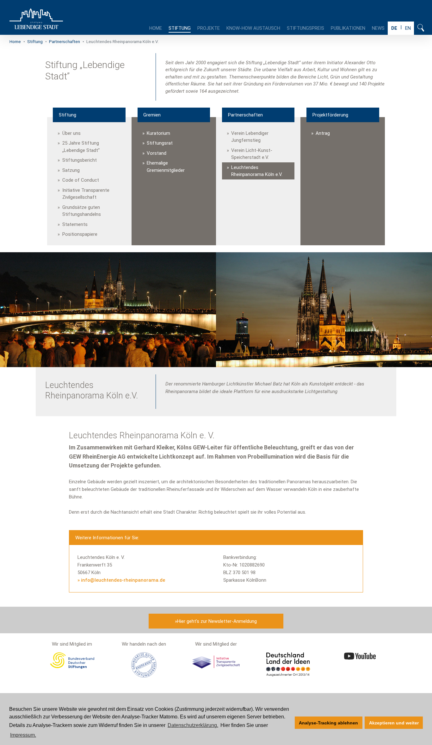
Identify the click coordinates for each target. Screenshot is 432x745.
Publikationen (348, 28)
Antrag (323, 133)
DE (394, 28)
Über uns (71, 133)
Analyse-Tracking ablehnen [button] (328, 722)
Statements (75, 224)
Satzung (71, 170)
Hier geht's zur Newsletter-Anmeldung (217, 621)
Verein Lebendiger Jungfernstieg (249, 136)
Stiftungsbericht (79, 160)
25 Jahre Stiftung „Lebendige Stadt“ (81, 146)
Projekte (208, 28)
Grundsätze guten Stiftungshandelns (81, 210)
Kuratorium (158, 133)
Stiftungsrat (160, 143)
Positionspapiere (79, 234)
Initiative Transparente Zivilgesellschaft (85, 193)
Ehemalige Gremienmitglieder (166, 166)
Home (155, 28)
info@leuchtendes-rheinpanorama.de (123, 580)
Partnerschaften (64, 41)
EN (408, 28)
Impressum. (23, 735)
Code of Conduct (80, 180)
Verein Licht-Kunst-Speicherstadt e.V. (251, 153)
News (378, 28)
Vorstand (156, 153)
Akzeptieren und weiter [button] (394, 722)
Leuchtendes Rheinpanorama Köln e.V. (256, 171)
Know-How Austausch (253, 28)
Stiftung (180, 28)
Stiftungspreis (305, 28)
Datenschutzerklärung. (193, 725)
